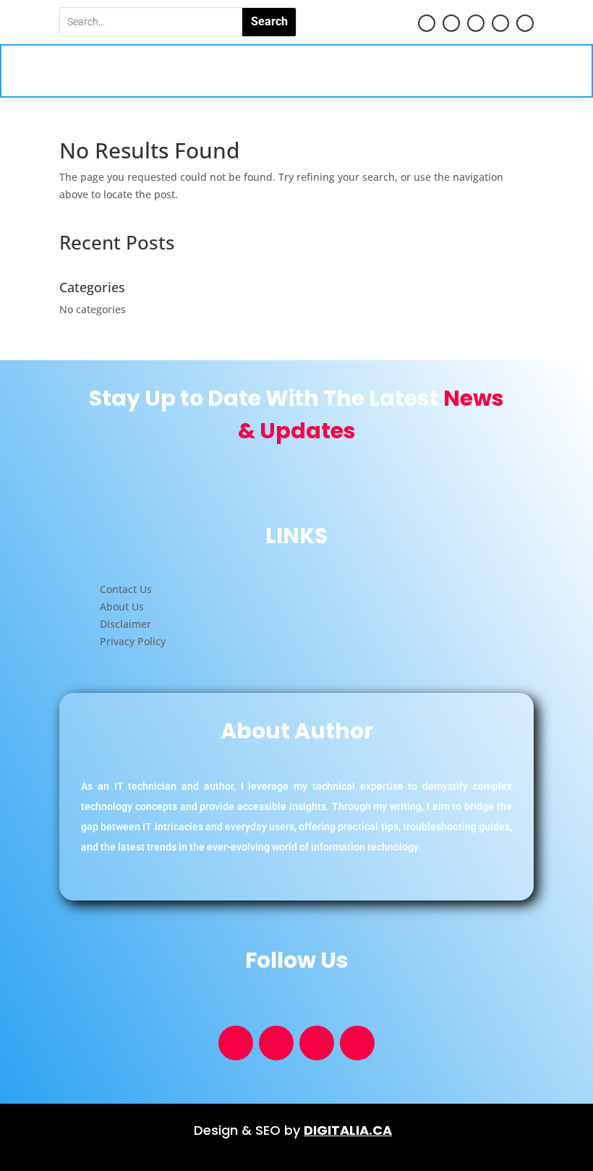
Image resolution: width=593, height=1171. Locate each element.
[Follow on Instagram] (525, 23)
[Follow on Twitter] (500, 23)
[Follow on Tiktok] (476, 23)
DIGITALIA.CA (348, 1130)
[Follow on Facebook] (451, 23)
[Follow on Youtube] (426, 23)
